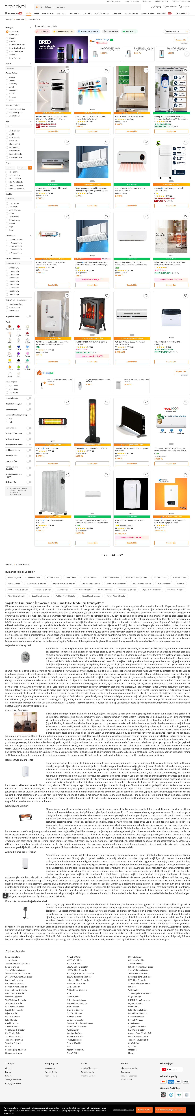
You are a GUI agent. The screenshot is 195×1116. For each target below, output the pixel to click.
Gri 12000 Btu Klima (111, 577)
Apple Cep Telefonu (75, 1049)
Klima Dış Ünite (34, 577)
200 (121, 554)
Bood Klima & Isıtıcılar (15, 993)
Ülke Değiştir (166, 1063)
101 (113, 554)
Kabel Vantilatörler (75, 1036)
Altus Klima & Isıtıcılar (16, 596)
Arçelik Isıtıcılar (12, 1023)
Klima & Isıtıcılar (164, 583)
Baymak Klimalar (135, 1020)
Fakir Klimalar (11, 1020)
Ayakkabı (132, 1046)
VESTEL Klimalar (12, 1016)
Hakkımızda (147, 1)
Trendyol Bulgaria (13, 1043)
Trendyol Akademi (88, 1076)
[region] (97, 1110)
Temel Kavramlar (87, 1072)
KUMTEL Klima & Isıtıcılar (18, 590)
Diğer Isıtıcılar (11, 1013)
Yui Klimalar (133, 990)
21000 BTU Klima (179, 577)
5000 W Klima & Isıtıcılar (36, 583)
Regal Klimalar (134, 996)
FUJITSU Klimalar (74, 1013)
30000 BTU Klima (90, 577)
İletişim (8, 1076)
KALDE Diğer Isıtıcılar (14, 1010)
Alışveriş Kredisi (51, 1072)
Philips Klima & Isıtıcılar (77, 990)
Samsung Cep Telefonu (15, 1049)
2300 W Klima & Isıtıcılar (90, 583)
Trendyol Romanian (14, 1039)
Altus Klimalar (73, 1006)
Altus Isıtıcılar (134, 1023)
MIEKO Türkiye (102, 39)
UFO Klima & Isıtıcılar (137, 980)
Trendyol (8, 19)
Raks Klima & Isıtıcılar (14, 1006)
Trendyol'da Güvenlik (13, 1079)
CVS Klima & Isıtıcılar (175, 590)
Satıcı (84, 1063)
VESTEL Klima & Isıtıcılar (16, 1000)
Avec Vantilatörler (74, 1033)
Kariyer (8, 1072)
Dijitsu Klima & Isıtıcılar (152, 590)
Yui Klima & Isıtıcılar (14, 1003)
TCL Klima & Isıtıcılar (14, 1036)
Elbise (8, 1046)
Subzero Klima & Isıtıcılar (16, 990)
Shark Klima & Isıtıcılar (77, 1026)
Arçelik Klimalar (12, 1026)
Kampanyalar (50, 1068)
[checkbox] (9, 327)
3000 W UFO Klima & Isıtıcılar (18, 973)
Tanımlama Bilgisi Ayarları (123, 1110)
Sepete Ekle (53, 131)
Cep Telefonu (134, 1043)
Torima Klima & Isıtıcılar (116, 596)
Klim (69, 993)
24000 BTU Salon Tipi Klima (136, 577)
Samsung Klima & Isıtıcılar (139, 993)
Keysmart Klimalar (136, 1016)
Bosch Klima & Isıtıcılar (15, 983)
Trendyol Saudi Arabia (138, 1039)
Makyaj (131, 1053)
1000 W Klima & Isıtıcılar (116, 583)
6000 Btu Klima (160, 577)
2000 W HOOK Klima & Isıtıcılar (18, 976)
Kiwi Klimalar (63, 590)
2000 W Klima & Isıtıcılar (138, 973)
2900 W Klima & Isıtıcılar (141, 583)
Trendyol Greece (74, 1039)
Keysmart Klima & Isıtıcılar (139, 976)
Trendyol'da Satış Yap (131, 1)
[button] (187, 54)
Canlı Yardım (125, 1072)
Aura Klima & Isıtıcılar (83, 590)
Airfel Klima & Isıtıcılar (76, 1000)
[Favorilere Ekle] (67, 70)
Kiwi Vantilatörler (13, 1033)
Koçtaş (46, 373)
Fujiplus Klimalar (135, 1003)
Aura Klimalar (73, 1029)
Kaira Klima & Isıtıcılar (127, 590)
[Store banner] (61, 49)
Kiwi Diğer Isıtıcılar (136, 1029)
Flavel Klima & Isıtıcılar (138, 1036)
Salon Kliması (71, 577)
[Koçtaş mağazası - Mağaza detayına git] (39, 373)
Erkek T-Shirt (72, 1053)
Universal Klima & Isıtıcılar (78, 980)
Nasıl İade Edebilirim (129, 1076)
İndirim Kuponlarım (113, 1)
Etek (69, 1046)
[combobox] (176, 31)
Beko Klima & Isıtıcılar (137, 1013)
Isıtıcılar (131, 986)
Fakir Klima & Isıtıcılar (137, 1010)
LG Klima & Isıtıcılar (75, 1020)
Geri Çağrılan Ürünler (13, 1083)
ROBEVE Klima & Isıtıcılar (139, 1000)
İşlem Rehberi (126, 1079)
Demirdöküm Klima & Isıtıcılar (80, 1023)
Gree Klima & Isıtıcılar (76, 983)
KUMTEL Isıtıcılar (74, 1016)
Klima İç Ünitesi (14, 583)
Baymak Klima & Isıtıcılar (16, 986)
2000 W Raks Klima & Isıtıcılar (79, 976)
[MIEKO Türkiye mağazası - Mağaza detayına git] (92, 41)
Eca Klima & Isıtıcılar (14, 980)
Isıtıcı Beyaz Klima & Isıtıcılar (64, 583)
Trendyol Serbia (74, 1043)
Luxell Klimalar (73, 986)
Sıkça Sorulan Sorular (129, 1068)
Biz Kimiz (8, 1068)
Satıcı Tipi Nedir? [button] (22, 300)
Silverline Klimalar (75, 1010)
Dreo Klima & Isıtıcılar (40, 596)
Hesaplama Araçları (14, 1053)
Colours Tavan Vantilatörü (139, 1033)
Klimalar (180, 583)
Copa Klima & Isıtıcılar (15, 1029)
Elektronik (20, 19)
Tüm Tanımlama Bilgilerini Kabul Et (170, 1110)
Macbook (132, 1049)
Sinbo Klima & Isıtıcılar (91, 596)
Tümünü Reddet (144, 1110)
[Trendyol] (15, 7)
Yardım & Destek (162, 1)
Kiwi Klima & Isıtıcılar (42, 590)
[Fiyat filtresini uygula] (30, 168)
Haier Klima (133, 1006)
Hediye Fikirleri (51, 1076)
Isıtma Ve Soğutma (13, 996)
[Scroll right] (187, 13)
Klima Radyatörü (14, 577)
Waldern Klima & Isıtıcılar (65, 596)
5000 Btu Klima (53, 577)
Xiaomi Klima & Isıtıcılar (77, 1003)
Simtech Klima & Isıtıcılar (139, 983)
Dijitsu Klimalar (73, 996)
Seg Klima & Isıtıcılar (137, 1026)
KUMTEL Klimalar (105, 590)
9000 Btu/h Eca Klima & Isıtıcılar (80, 973)
